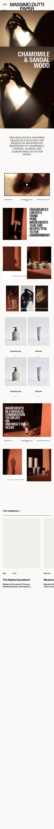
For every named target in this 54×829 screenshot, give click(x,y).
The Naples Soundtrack (16, 580)
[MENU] (5, 4)
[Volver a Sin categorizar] (27, 10)
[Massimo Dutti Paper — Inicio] (27, 6)
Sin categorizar (11, 511)
